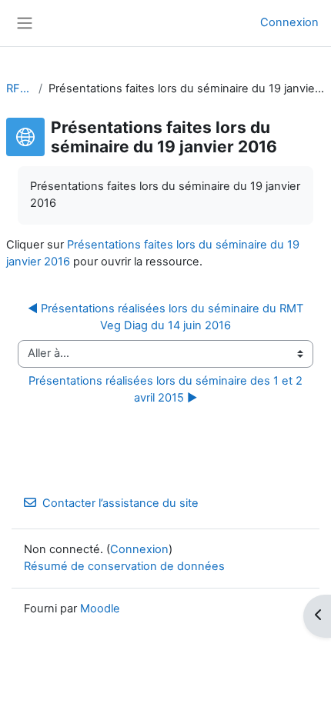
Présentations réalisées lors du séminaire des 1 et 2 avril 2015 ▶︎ (167, 389)
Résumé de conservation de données (124, 566)
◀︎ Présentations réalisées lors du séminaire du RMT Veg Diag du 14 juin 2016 (167, 317)
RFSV (19, 88)
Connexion (289, 22)
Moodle (100, 608)
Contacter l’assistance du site (120, 503)
